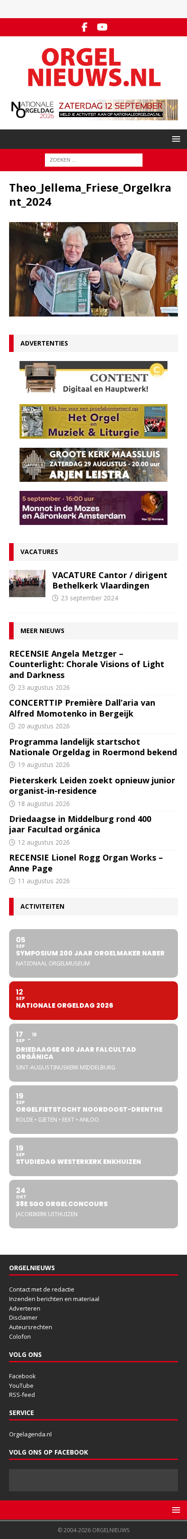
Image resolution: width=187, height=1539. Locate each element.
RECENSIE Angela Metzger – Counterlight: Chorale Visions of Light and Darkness (86, 664)
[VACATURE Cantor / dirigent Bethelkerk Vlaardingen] (27, 583)
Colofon (20, 1336)
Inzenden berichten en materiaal (54, 1299)
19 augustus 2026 (44, 764)
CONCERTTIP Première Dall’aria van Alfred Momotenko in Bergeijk (82, 707)
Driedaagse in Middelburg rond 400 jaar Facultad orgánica (80, 824)
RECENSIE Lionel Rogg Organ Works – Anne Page (86, 862)
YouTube (21, 1385)
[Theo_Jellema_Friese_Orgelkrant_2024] (93, 311)
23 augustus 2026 (44, 687)
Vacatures (39, 551)
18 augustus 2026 (44, 803)
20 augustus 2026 (44, 726)
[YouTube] (102, 27)
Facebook (22, 1376)
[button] (174, 139)
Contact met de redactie (41, 1289)
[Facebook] (85, 27)
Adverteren (24, 1308)
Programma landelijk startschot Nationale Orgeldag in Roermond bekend (93, 746)
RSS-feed (22, 1395)
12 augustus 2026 (44, 842)
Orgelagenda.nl (30, 1434)
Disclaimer (23, 1317)
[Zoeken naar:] (94, 159)
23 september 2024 (89, 598)
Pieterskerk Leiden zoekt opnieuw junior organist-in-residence (92, 785)
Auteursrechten (30, 1327)
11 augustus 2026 (44, 880)
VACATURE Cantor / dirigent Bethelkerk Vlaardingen (109, 580)
